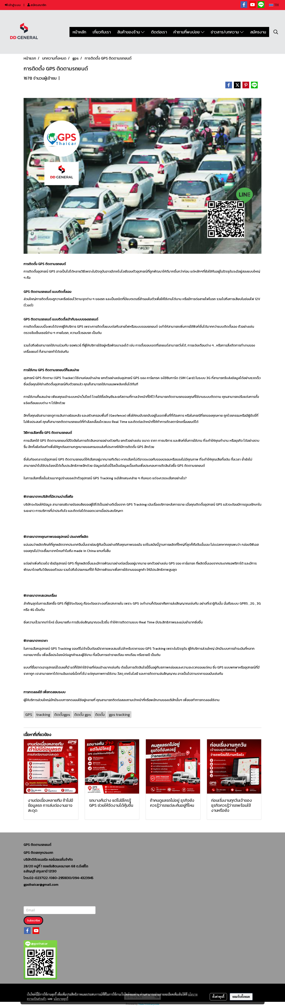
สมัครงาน (258, 32)
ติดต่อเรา (159, 32)
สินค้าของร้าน (129, 32)
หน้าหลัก (79, 32)
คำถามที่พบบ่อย (187, 32)
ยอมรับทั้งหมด (241, 996)
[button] (275, 32)
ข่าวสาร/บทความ (225, 32)
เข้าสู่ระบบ (14, 5)
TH (276, 5)
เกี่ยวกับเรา (102, 32)
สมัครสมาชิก (38, 5)
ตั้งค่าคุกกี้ (218, 996)
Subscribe (33, 920)
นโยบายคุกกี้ (61, 999)
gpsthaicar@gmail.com (41, 884)
